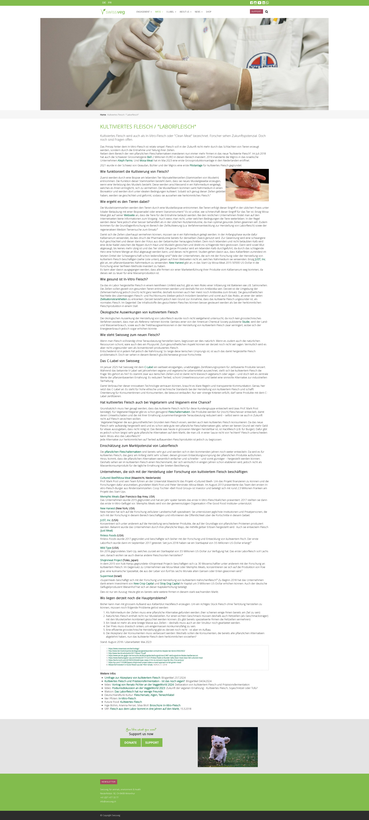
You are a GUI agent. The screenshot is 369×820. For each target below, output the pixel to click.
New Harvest (176, 262)
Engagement (143, 11)
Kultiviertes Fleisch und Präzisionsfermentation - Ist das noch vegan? (145, 681)
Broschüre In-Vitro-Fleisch (165, 705)
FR (110, 2)
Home (103, 114)
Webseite (129, 215)
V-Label (170, 11)
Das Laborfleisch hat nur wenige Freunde (139, 691)
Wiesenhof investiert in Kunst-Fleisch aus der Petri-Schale (130, 664)
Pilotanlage (196, 165)
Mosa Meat (146, 160)
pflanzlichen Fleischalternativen (123, 451)
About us (185, 11)
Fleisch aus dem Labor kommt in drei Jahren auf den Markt (144, 708)
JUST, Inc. (260, 259)
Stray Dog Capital (170, 583)
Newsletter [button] (109, 782)
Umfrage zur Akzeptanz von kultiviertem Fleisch (132, 677)
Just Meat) (107, 530)
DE (104, 2)
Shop (208, 11)
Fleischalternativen (179, 412)
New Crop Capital (144, 583)
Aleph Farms (125, 160)
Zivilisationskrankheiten (113, 299)
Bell (149, 157)
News (198, 11)
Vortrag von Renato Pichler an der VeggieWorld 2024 (143, 684)
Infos (158, 11)
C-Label (148, 367)
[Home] (112, 11)
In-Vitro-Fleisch (127, 698)
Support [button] (256, 11)
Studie (246, 321)
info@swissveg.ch (108, 801)
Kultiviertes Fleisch (131, 702)
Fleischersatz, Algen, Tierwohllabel (154, 695)
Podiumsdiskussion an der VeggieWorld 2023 (138, 688)
